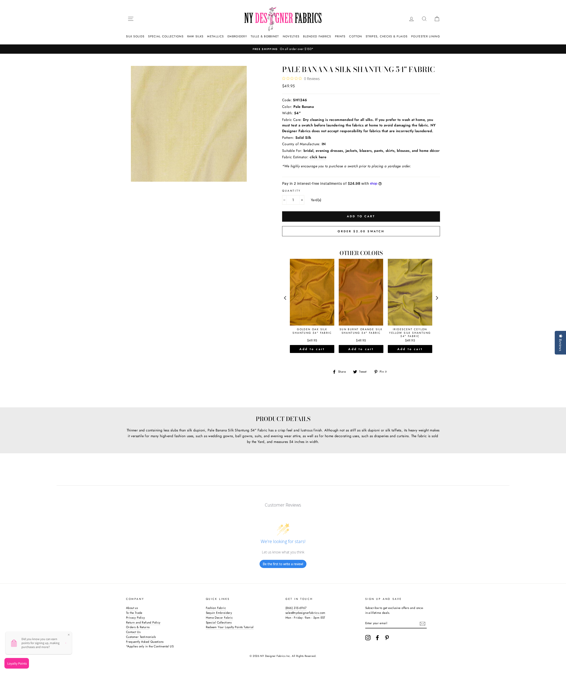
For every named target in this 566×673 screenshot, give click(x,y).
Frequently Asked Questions (144, 641)
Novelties (291, 36)
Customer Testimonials (141, 637)
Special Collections (166, 36)
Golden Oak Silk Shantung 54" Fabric (312, 331)
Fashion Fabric (216, 608)
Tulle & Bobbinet (265, 36)
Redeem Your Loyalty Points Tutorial (230, 627)
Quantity (291, 191)
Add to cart (312, 349)
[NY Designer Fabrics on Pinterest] (387, 637)
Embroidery (237, 36)
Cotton (355, 36)
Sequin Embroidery (219, 612)
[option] (267, 49)
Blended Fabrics (317, 36)
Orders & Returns (137, 627)
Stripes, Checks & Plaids (386, 36)
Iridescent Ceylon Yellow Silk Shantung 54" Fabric (410, 333)
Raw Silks (195, 36)
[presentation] (285, 298)
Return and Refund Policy (143, 622)
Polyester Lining (425, 36)
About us (132, 608)
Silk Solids (135, 36)
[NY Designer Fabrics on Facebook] (377, 637)
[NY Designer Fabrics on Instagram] (368, 637)
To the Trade (134, 612)
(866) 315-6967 (296, 608)
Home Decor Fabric (219, 617)
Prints (340, 36)
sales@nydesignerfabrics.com (305, 612)
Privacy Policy (135, 617)
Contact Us (133, 632)
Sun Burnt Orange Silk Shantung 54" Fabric (361, 331)
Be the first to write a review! (283, 564)
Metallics (215, 36)
